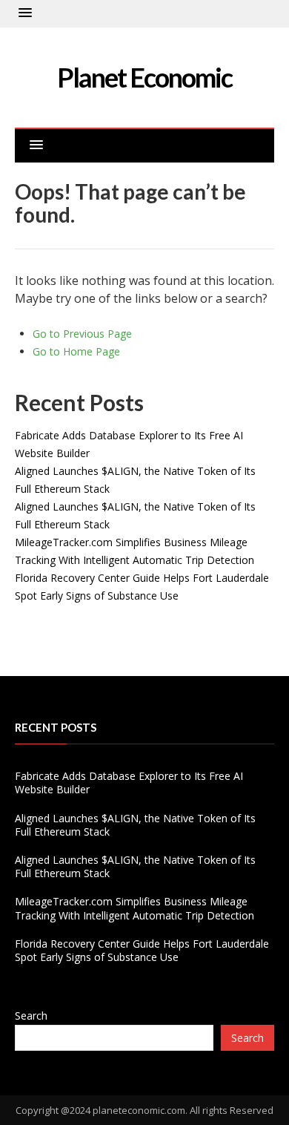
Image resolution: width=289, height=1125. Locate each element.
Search (31, 1015)
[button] (25, 13)
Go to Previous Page (82, 334)
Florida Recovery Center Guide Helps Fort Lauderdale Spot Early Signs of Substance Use (142, 950)
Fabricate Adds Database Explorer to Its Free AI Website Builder (129, 782)
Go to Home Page (76, 351)
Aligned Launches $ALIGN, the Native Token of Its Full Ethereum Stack (135, 825)
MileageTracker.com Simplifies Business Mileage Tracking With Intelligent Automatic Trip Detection (134, 908)
